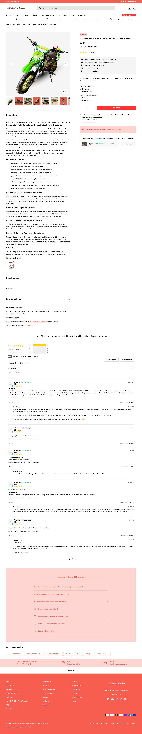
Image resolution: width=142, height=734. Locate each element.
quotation (94, 71)
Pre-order (116, 108)
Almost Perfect (77, 697)
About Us (46, 685)
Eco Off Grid (23, 727)
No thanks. (85, 89)
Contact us (108, 59)
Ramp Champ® (16, 727)
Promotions (81, 15)
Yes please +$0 (86, 100)
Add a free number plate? (88, 95)
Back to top (71, 670)
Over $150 (89, 654)
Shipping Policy (115, 723)
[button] (135, 8)
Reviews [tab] (11, 363)
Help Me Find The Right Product (16, 701)
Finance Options (48, 693)
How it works (121, 138)
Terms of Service (93, 723)
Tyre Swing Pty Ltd (14, 723)
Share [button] (11, 402)
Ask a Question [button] (112, 359)
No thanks (85, 98)
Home (7, 24)
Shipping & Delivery (12, 693)
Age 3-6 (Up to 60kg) (21, 24)
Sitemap (134, 723)
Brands (16, 15)
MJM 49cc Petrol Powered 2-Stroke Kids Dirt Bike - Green (42, 24)
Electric (26, 15)
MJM (81, 47)
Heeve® (29, 727)
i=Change (46, 701)
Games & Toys (67, 15)
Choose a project (128, 143)
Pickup (74, 701)
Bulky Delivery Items (53, 654)
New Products (76, 685)
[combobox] (76, 8)
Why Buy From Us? (49, 689)
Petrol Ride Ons (103, 654)
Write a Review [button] (128, 359)
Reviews (9, 689)
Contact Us (122, 1)
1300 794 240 (29, 325)
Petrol (35, 15)
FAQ (7, 705)
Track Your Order (11, 709)
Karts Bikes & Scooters (50, 15)
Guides (45, 697)
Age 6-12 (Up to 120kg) (34, 654)
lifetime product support (37, 321)
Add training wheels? (87, 86)
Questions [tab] (23, 363)
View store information (88, 122)
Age (7, 15)
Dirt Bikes (69, 654)
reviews (15, 1)
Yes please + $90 (87, 91)
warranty (101, 65)
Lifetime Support (95, 68)
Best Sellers (132, 1)
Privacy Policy (125, 723)
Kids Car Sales (25, 723)
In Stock (74, 693)
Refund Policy (104, 723)
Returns (9, 697)
